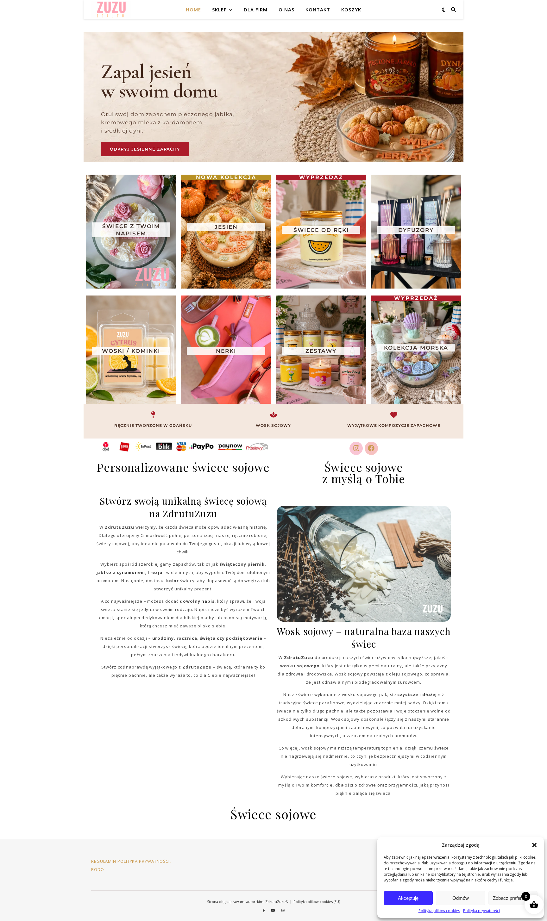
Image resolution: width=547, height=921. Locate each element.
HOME (193, 9)
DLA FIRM (255, 9)
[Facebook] (371, 448)
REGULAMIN (103, 861)
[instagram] (283, 910)
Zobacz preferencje (513, 898)
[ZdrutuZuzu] (111, 9)
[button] (534, 845)
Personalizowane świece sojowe (183, 467)
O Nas (286, 9)
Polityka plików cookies (439, 910)
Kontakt (317, 9)
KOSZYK (351, 9)
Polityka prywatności (481, 910)
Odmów (460, 898)
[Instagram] (356, 448)
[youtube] (273, 910)
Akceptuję (408, 898)
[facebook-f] (264, 910)
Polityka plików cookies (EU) (316, 901)
